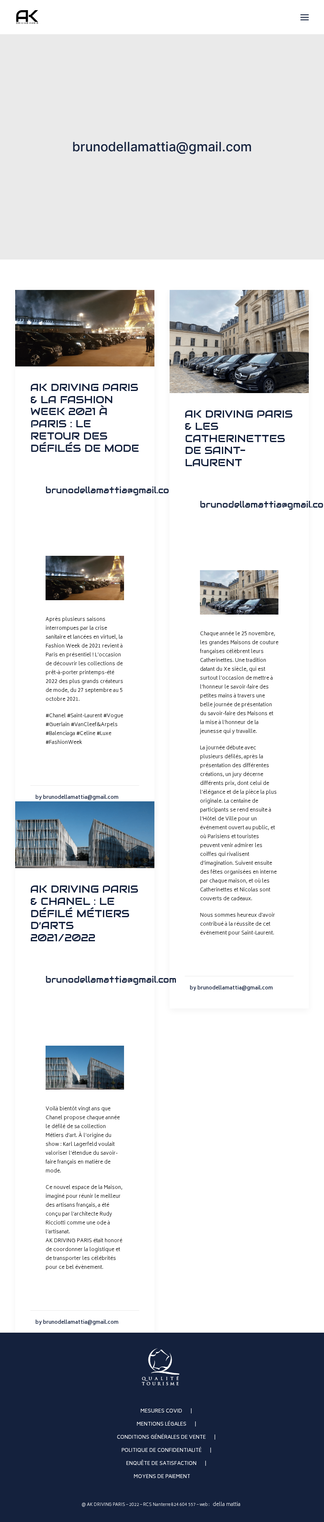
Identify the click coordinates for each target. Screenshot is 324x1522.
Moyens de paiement (162, 1477)
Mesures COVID (161, 1411)
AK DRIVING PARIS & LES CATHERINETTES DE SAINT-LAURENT (239, 438)
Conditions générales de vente (161, 1437)
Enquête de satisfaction (161, 1463)
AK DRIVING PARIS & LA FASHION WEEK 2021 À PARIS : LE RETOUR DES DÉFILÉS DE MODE (84, 418)
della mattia (226, 1504)
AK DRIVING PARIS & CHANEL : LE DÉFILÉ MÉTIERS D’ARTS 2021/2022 (84, 913)
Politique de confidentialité (162, 1450)
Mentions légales (161, 1424)
